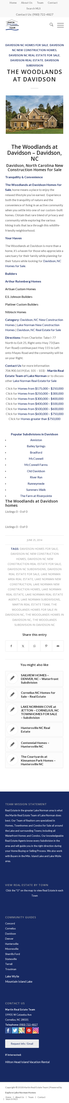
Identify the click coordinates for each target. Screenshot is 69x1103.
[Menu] (58, 25)
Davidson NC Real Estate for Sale (34, 55)
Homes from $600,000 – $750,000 (40, 414)
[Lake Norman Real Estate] (28, 25)
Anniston (36, 440)
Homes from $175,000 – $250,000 (40, 388)
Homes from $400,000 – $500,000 (40, 403)
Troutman (10, 969)
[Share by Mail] (58, 646)
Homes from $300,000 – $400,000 (40, 398)
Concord (10, 923)
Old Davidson (36, 471)
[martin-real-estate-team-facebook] (8, 1031)
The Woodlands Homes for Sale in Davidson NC (31, 609)
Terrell (8, 964)
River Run (36, 477)
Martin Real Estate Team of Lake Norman (32, 815)
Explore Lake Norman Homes (20, 1092)
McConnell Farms (36, 464)
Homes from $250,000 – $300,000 (40, 393)
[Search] (49, 25)
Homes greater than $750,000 (40, 419)
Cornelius (10, 928)
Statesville (11, 959)
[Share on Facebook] (11, 646)
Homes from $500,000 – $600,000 (40, 409)
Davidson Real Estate (26, 60)
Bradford (36, 452)
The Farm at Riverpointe (36, 496)
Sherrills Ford (12, 954)
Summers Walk (36, 489)
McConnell (36, 458)
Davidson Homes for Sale (39, 549)
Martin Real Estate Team (31, 604)
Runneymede (36, 483)
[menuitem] (13, 3)
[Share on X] (23, 646)
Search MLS (33, 8)
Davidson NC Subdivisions (26, 569)
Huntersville (11, 943)
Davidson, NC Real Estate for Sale (39, 330)
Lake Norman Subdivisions (40, 599)
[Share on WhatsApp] (34, 646)
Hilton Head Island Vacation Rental (27, 1062)
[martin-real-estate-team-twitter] (15, 1031)
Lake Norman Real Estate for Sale (35, 381)
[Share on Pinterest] (46, 646)
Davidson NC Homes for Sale (26, 45)
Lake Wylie (12, 976)
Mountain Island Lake (18, 981)
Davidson (10, 933)
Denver (9, 938)
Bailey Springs (36, 446)
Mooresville (11, 948)
